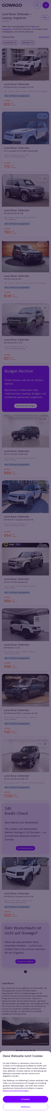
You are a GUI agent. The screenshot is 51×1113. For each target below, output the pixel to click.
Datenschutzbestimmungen (16, 1091)
